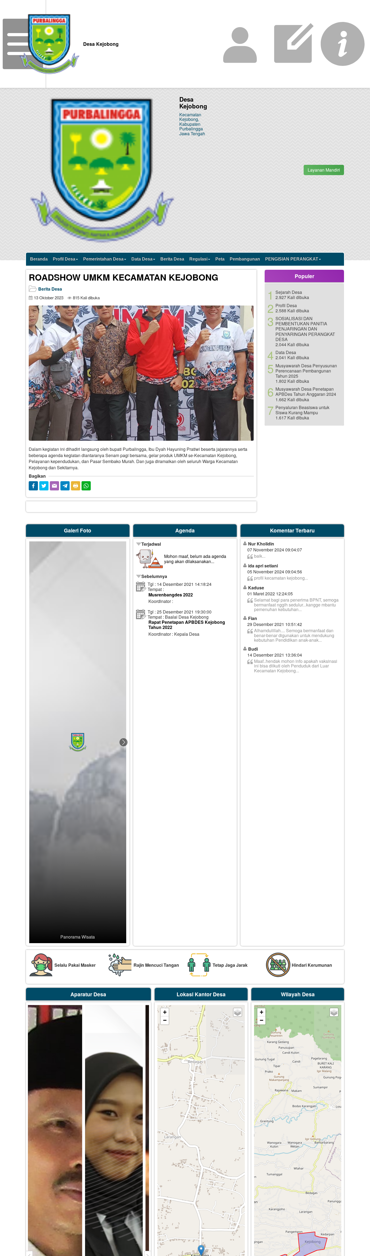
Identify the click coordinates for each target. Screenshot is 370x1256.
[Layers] (237, 1012)
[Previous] (35, 310)
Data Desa (141, 259)
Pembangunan (245, 259)
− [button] (165, 1020)
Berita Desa (172, 259)
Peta (220, 259)
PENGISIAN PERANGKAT (291, 259)
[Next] (247, 310)
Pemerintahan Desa (103, 259)
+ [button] (165, 1012)
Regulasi (198, 259)
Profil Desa (64, 259)
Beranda (39, 259)
